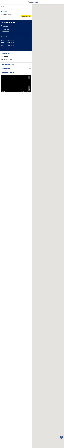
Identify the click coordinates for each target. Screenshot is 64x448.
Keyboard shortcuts (9, 91)
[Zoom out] (29, 89)
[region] (16, 83)
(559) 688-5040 (5, 31)
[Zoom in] (29, 87)
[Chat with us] (61, 437)
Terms (24, 91)
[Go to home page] (33, 2)
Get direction (5, 26)
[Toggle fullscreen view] (29, 77)
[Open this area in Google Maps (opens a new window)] (3, 91)
